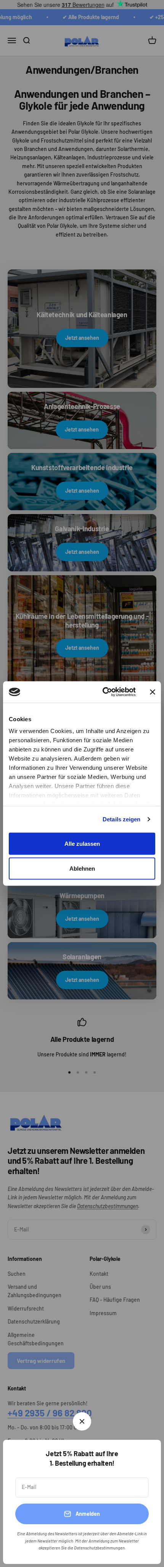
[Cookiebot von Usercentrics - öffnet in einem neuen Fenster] (103, 692)
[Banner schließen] (152, 691)
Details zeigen (121, 819)
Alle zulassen (82, 843)
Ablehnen (82, 868)
